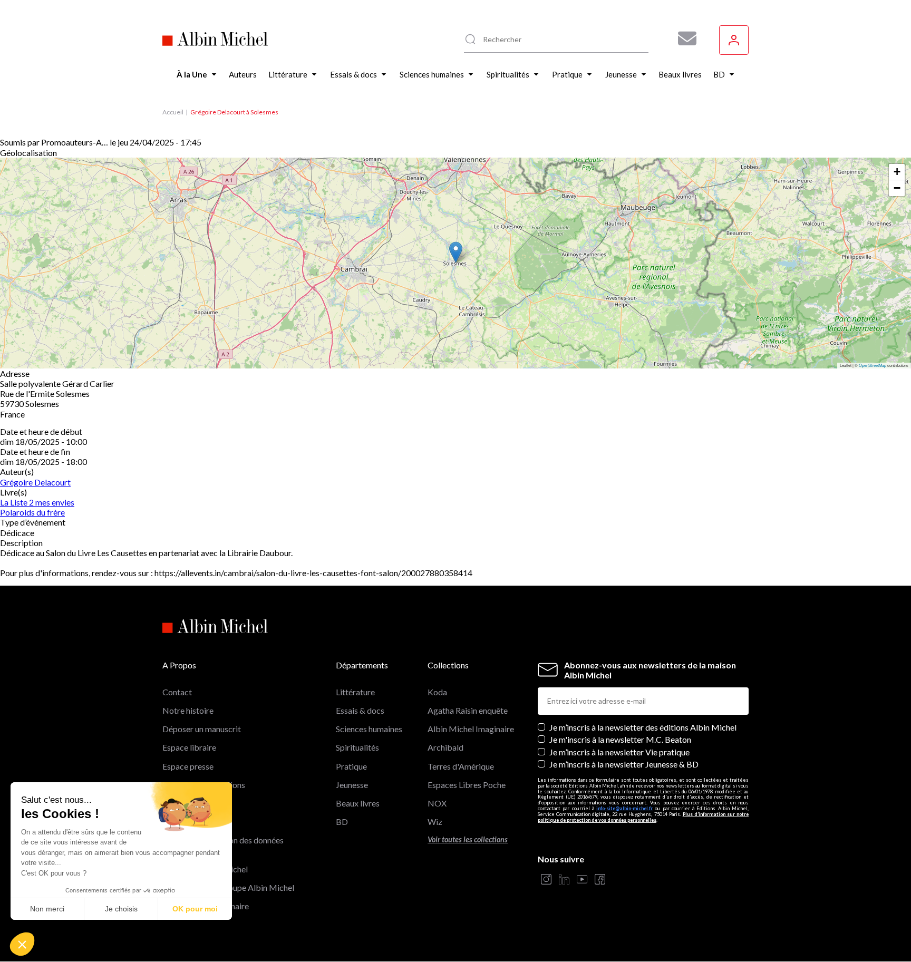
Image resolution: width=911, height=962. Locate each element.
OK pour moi (195, 909)
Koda (437, 692)
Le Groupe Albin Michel (205, 869)
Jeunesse (352, 785)
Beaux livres (358, 803)
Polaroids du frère (32, 512)
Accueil (172, 112)
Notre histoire (188, 710)
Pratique (351, 766)
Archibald (445, 747)
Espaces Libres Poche (467, 785)
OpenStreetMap (872, 365)
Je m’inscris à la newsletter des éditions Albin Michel (642, 727)
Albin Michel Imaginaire (205, 906)
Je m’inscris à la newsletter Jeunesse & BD (624, 764)
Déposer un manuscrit (201, 729)
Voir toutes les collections (468, 839)
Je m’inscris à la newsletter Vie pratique (619, 752)
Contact (177, 692)
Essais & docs (360, 710)
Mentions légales (193, 803)
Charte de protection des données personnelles (223, 845)
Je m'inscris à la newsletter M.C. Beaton (620, 739)
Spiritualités (357, 747)
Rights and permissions (203, 785)
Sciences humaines (369, 729)
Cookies (177, 822)
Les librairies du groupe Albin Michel (228, 887)
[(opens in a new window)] (546, 880)
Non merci (47, 909)
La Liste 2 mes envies (37, 502)
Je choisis (121, 909)
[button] (22, 944)
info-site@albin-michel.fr (624, 808)
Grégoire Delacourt (35, 482)
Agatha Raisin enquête (468, 710)
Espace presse (188, 766)
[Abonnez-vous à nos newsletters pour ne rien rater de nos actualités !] (683, 38)
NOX (437, 803)
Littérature (355, 692)
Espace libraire (189, 747)
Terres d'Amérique (461, 766)
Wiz (435, 822)
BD (342, 822)
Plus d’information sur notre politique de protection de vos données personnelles (643, 817)
